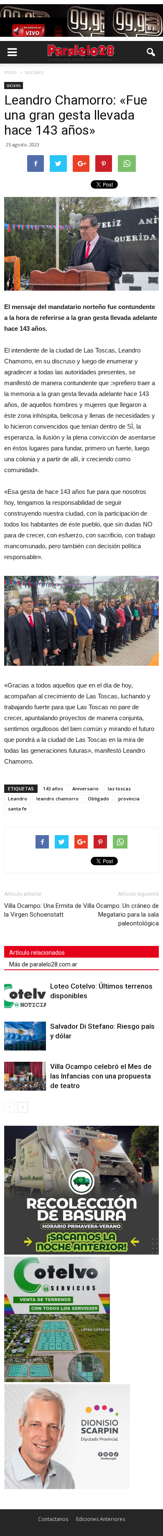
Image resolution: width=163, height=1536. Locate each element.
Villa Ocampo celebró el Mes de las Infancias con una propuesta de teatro (101, 1076)
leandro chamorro (57, 798)
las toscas (119, 788)
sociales (13, 85)
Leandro (17, 798)
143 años (53, 788)
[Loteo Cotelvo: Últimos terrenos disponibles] (25, 995)
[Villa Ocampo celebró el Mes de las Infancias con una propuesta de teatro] (25, 1076)
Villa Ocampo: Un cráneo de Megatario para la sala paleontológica (121, 914)
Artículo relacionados (37, 952)
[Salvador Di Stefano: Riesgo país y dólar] (25, 1036)
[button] (151, 52)
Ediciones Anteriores (100, 1519)
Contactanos (53, 1519)
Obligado (98, 798)
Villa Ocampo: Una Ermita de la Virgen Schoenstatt (43, 910)
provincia (129, 798)
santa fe (17, 808)
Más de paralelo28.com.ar (43, 964)
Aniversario (85, 788)
